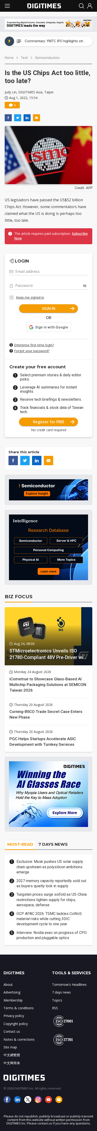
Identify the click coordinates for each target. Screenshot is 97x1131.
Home (9, 58)
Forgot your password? (31, 351)
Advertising (12, 992)
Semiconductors (47, 58)
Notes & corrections (19, 1039)
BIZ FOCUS (18, 596)
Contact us (12, 1031)
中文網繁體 (12, 1055)
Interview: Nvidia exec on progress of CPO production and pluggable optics (51, 935)
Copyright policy (16, 1023)
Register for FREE (48, 421)
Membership (13, 1000)
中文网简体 (12, 1063)
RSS (55, 1008)
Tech (24, 58)
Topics (57, 1000)
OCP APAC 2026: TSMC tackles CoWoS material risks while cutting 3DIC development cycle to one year (49, 918)
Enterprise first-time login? (34, 345)
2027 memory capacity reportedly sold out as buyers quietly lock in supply (51, 883)
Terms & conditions (19, 1008)
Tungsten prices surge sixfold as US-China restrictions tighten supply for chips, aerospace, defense (51, 899)
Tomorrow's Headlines (69, 984)
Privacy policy (14, 1015)
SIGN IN (48, 308)
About (8, 984)
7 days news (61, 992)
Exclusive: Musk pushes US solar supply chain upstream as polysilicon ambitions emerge (49, 866)
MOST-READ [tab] (20, 844)
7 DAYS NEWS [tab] (53, 844)
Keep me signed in (30, 297)
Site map (10, 1047)
